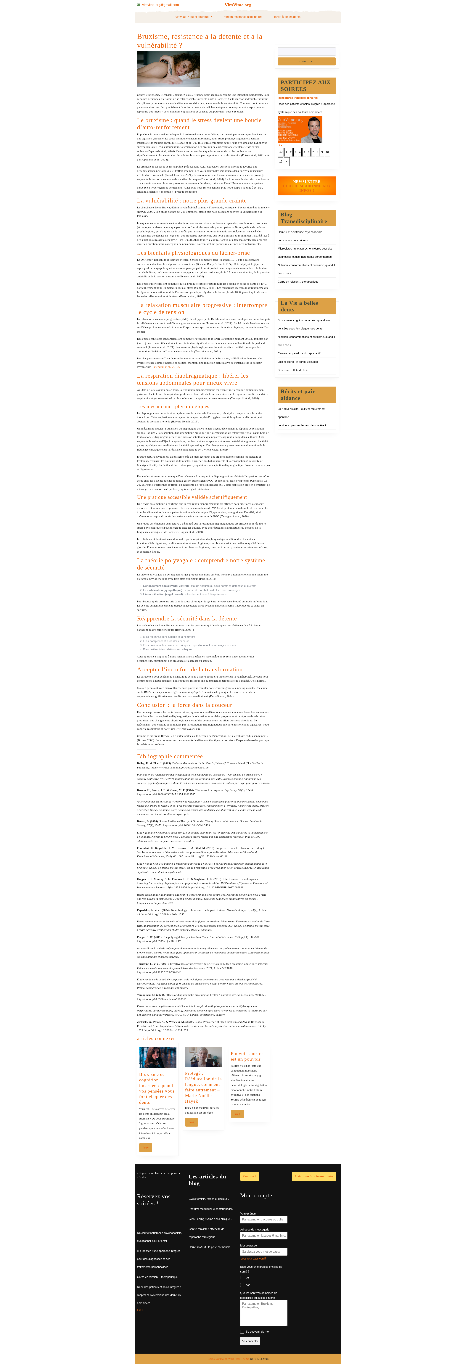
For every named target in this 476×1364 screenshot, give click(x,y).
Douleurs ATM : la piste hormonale (209, 1247)
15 (280, 161)
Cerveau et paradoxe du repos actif (299, 353)
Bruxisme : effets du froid (293, 370)
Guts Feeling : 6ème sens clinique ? (210, 1218)
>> (287, 161)
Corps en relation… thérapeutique (298, 281)
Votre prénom (248, 1213)
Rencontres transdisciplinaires (243, 16)
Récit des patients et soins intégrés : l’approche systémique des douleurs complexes (159, 1295)
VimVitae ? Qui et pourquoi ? (194, 16)
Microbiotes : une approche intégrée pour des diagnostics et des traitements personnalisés (158, 1258)
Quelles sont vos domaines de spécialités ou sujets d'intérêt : (258, 1295)
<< (281, 152)
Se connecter (250, 1341)
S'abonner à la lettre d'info (314, 1176)
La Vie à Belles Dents (287, 16)
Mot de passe (249, 1245)
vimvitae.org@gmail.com (160, 5)
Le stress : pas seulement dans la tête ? (302, 425)
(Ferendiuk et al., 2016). (165, 366)
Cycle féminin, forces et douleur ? (209, 1198)
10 (327, 152)
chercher (307, 61)
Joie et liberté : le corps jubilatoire (298, 361)
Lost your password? (253, 1258)
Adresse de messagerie (254, 1229)
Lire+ (147, 1147)
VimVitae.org (238, 4)
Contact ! (249, 1176)
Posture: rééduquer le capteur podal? (211, 1208)
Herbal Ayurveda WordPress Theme (228, 1358)
